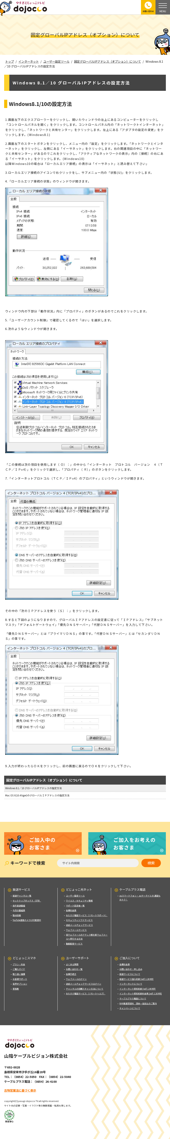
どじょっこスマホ (24, 958)
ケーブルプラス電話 (132, 889)
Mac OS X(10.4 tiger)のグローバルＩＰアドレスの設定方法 (37, 795)
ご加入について (129, 958)
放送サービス (21, 889)
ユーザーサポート (77, 958)
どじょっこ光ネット (79, 889)
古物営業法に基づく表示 (20, 1090)
